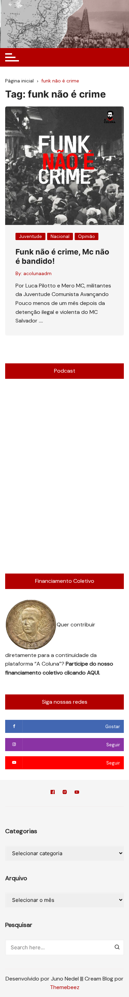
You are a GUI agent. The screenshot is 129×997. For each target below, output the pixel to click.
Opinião (86, 236)
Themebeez (64, 987)
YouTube (76, 793)
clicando (75, 672)
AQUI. (93, 672)
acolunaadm (37, 273)
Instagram (64, 793)
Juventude (30, 236)
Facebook (52, 793)
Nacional (60, 236)
